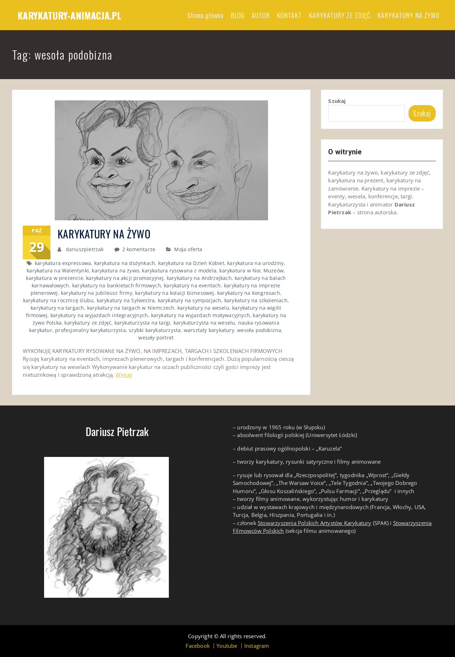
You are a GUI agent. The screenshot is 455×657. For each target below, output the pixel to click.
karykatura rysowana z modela (179, 270)
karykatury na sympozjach (189, 300)
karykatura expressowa (63, 263)
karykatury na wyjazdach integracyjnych (99, 315)
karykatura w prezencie (54, 278)
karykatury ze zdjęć (87, 322)
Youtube (226, 645)
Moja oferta (188, 249)
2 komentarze (138, 249)
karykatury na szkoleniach (256, 300)
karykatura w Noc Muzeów (251, 270)
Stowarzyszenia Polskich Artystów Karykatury (314, 522)
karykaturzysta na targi (142, 322)
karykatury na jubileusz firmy (96, 292)
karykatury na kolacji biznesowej (174, 292)
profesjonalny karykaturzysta (90, 330)
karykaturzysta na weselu (204, 322)
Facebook (198, 645)
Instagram (256, 645)
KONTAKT (289, 15)
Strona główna (205, 15)
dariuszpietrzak (85, 249)
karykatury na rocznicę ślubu (58, 300)
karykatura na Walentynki (58, 270)
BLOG (238, 15)
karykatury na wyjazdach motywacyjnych (200, 315)
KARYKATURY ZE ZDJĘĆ (339, 15)
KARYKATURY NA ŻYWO (408, 15)
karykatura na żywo (115, 270)
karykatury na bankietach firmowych (116, 285)
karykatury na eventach (192, 285)
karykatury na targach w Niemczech (131, 307)
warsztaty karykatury (209, 330)
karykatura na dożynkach (124, 263)
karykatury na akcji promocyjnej (125, 278)
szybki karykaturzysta (155, 330)
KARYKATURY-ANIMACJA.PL (69, 15)
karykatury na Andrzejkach (199, 278)
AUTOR (261, 15)
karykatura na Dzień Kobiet (191, 263)
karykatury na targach (57, 307)
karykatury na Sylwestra (126, 300)
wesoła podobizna (259, 330)
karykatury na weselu (203, 307)
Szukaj (337, 100)
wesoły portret (155, 337)
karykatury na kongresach (248, 292)
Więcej (124, 374)
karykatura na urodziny (255, 263)
